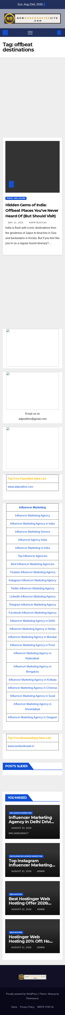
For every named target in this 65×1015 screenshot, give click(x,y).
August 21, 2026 (21, 947)
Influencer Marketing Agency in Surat (32, 695)
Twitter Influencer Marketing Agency (32, 588)
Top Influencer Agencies (32, 556)
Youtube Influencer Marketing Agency (32, 572)
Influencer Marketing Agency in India (32, 523)
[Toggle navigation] (30, 32)
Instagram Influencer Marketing (26, 856)
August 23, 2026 (21, 828)
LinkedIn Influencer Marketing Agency (33, 596)
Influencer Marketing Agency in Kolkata (33, 679)
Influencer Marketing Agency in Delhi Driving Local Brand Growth (32, 822)
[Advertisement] (32, 103)
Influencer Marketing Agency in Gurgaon (32, 717)
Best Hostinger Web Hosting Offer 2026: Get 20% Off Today (29, 903)
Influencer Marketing (32, 507)
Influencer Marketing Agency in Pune (32, 645)
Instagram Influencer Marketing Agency (32, 580)
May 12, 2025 (16, 222)
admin (41, 871)
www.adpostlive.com (20, 486)
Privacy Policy (27, 1007)
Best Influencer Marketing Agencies (32, 564)
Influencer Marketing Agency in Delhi (32, 620)
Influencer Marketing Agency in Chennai (32, 687)
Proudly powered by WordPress (22, 994)
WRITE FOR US (45, 1007)
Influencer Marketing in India (32, 547)
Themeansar (32, 998)
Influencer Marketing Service (32, 531)
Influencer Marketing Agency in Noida (32, 628)
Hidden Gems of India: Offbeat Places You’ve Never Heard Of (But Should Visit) (31, 210)
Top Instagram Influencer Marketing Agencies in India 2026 (31, 865)
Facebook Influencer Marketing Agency (33, 612)
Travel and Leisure (15, 198)
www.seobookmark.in (21, 746)
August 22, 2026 (21, 871)
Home (14, 1007)
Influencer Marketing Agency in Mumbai (32, 637)
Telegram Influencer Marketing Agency (32, 604)
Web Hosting (16, 894)
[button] (53, 32)
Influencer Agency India (32, 539)
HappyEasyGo (38, 222)
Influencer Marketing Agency (32, 515)
